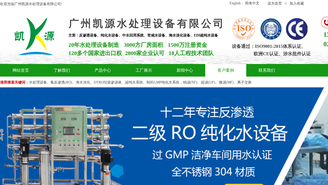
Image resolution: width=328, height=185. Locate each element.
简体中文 (252, 3)
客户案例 (226, 70)
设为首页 (275, 3)
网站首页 (21, 70)
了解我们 (62, 70)
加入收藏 (297, 3)
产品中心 (103, 70)
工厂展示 (144, 70)
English (235, 3)
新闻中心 (185, 70)
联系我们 (267, 70)
